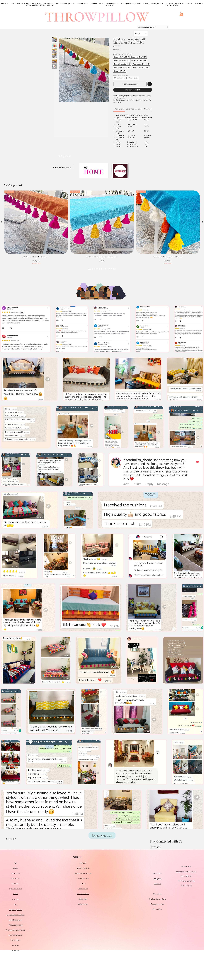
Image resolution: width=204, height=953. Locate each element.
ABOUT (11, 839)
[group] (102, 227)
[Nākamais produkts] (202, 222)
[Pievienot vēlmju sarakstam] (149, 84)
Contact (155, 847)
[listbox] (141, 33)
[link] (119, 109)
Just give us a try (102, 835)
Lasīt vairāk (117, 102)
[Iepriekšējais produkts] (1, 222)
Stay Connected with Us (166, 841)
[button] (181, 14)
